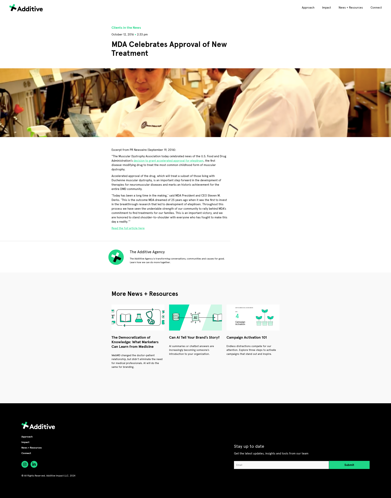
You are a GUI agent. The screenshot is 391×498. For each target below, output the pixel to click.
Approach (308, 7)
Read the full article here (128, 228)
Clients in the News (126, 28)
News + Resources (351, 7)
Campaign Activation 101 (247, 337)
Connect (376, 7)
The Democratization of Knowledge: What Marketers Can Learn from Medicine (135, 342)
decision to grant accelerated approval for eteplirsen (168, 160)
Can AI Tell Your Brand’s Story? (194, 337)
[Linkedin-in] (34, 464)
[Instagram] (24, 464)
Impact (326, 7)
